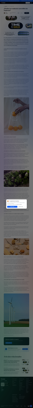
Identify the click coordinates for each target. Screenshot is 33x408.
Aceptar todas (12, 206)
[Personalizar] (25, 207)
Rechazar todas (21, 206)
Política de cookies (19, 204)
